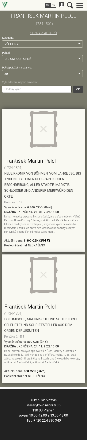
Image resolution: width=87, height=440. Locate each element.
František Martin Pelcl (30, 161)
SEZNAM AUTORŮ (43, 33)
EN (53, 5)
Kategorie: (8, 37)
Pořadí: (6, 52)
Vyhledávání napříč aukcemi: (20, 82)
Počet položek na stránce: (17, 67)
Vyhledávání (70, 5)
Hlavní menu (79, 5)
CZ (47, 5)
